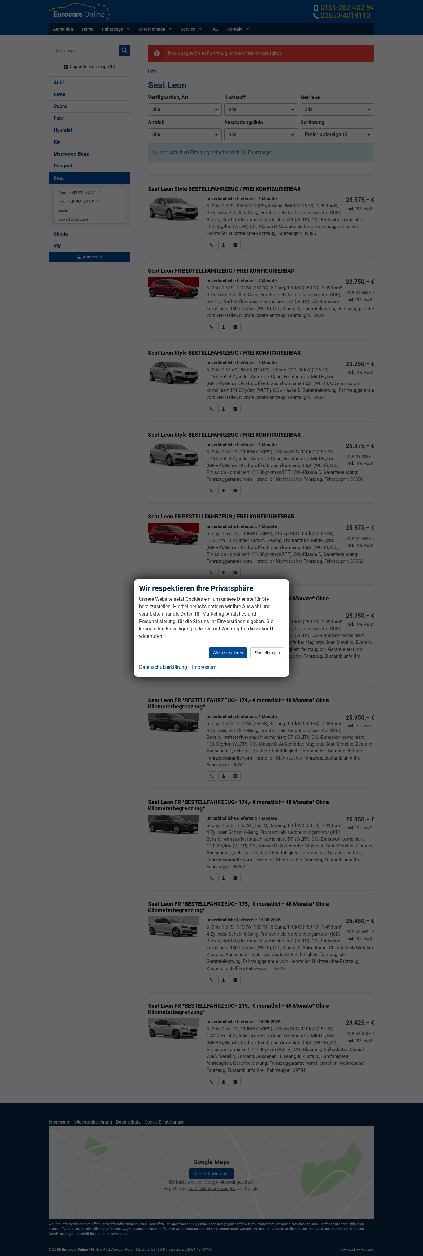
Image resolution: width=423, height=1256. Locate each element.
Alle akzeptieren (228, 652)
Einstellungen (267, 652)
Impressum (204, 667)
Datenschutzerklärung (163, 667)
